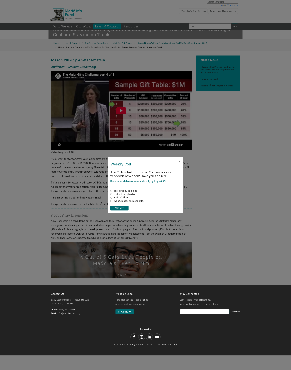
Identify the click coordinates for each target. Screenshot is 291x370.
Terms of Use (152, 344)
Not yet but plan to (124, 194)
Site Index (119, 344)
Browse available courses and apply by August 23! (138, 181)
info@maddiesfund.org (68, 313)
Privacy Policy (135, 344)
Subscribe (235, 311)
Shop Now (124, 311)
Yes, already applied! (125, 190)
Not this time (121, 197)
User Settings (169, 344)
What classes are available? (129, 200)
